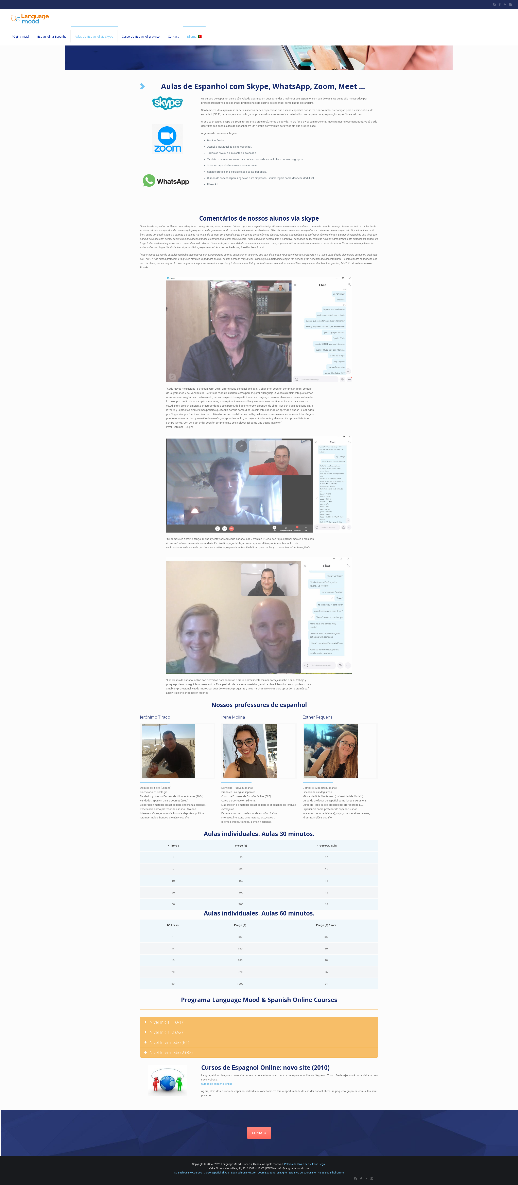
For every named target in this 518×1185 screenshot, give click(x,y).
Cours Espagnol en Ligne (272, 1172)
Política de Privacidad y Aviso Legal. (305, 1164)
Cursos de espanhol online (216, 1083)
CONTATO (259, 1133)
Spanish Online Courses (188, 1172)
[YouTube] (505, 4)
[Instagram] (510, 4)
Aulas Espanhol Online (331, 1172)
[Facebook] (500, 4)
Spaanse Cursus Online (302, 1172)
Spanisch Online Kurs (243, 1172)
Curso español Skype (216, 1172)
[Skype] (494, 4)
